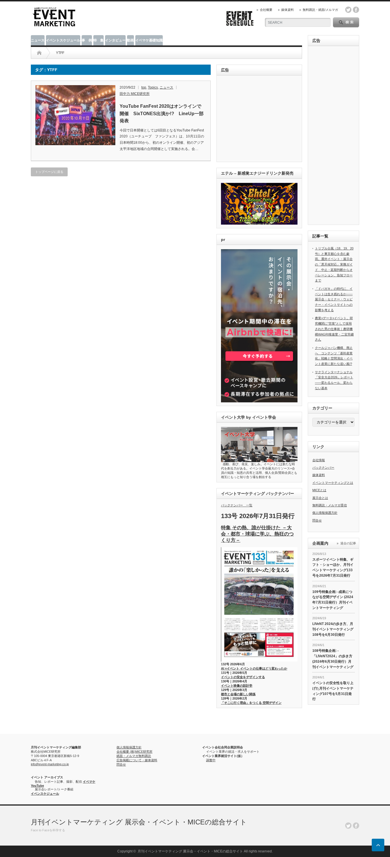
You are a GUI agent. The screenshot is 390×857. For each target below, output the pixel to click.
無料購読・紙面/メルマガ (320, 9)
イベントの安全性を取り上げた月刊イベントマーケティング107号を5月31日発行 (332, 691)
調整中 (211, 760)
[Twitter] (348, 825)
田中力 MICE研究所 (135, 94)
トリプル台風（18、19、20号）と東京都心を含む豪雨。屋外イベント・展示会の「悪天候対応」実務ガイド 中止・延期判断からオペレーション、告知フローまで (334, 264)
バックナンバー (323, 467)
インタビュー (115, 40)
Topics (153, 87)
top (143, 87)
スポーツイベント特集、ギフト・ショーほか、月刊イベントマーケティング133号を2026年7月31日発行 (332, 568)
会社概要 (266, 9)
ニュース (38, 40)
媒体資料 (287, 9)
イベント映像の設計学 (236, 685)
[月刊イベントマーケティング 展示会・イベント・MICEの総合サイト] (54, 25)
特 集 (98, 40)
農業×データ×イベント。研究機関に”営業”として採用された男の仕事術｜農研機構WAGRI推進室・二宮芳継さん (334, 328)
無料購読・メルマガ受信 (329, 505)
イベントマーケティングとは (332, 482)
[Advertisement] (260, 119)
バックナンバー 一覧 (236, 505)
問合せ (317, 520)
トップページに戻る (49, 171)
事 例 (87, 40)
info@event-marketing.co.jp (50, 764)
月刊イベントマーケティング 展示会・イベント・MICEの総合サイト (139, 822)
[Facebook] (356, 825)
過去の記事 (348, 543)
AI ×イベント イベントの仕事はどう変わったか (254, 668)
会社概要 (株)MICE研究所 (134, 751)
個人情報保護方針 (324, 512)
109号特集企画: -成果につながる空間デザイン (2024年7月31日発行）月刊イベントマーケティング (332, 600)
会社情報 (318, 460)
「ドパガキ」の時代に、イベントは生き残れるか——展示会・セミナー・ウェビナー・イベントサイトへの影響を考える (334, 299)
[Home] (39, 53)
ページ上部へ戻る (378, 845)
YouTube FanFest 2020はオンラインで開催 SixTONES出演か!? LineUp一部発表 (162, 113)
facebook (356, 10)
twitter (348, 10)
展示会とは (320, 498)
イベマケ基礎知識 (149, 40)
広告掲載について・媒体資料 (136, 760)
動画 (130, 40)
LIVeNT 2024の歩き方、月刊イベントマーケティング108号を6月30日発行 (332, 629)
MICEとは (319, 490)
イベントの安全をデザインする (243, 677)
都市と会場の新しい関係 (238, 694)
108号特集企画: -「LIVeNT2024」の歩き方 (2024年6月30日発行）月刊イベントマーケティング (332, 659)
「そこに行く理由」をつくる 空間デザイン (251, 702)
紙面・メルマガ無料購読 (133, 756)
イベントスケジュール (63, 40)
